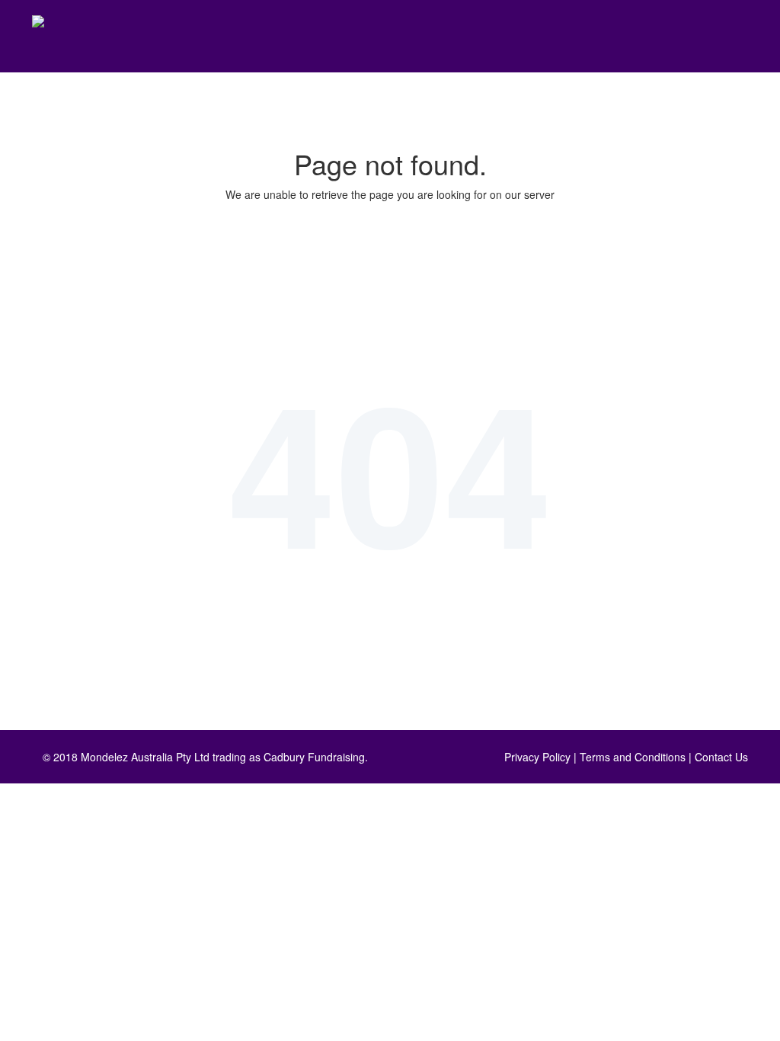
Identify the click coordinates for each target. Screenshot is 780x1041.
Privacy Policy (537, 756)
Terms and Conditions (633, 756)
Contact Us (721, 756)
